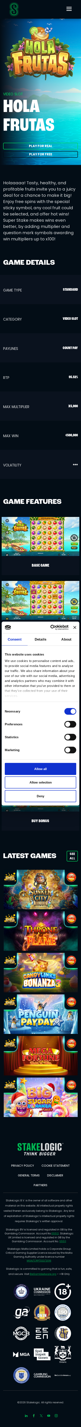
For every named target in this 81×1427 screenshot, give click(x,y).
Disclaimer (55, 1175)
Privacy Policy (22, 1166)
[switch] (70, 724)
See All (72, 856)
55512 (55, 1233)
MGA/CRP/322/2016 (39, 1260)
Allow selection (40, 782)
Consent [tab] (15, 639)
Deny (40, 796)
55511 (62, 1241)
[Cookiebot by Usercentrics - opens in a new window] (51, 627)
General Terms (29, 1175)
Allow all (40, 768)
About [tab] (66, 639)
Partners (40, 1185)
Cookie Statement (56, 1166)
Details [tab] (40, 639)
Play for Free (40, 154)
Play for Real (40, 146)
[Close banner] (74, 627)
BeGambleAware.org (43, 1274)
